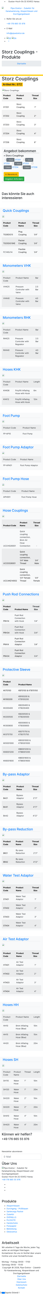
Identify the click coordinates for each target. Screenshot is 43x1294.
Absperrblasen (13, 1205)
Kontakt (21, 1288)
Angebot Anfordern (14, 179)
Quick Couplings (16, 211)
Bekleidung (11, 1229)
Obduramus (12, 1231)
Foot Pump (11, 416)
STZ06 (34, 167)
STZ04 (15, 167)
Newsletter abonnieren (12, 1151)
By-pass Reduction (18, 829)
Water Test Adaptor (18, 875)
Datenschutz (21, 1285)
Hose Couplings (15, 510)
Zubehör (10, 1214)
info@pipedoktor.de (15, 33)
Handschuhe (12, 1223)
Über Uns (21, 1279)
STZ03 (26, 163)
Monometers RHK (17, 317)
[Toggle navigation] (5, 47)
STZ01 (18, 159)
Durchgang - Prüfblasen (17, 1208)
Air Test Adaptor (16, 939)
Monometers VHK (17, 266)
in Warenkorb (11, 174)
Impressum (21, 1282)
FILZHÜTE (11, 1220)
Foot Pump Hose (16, 479)
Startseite (21, 63)
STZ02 (7, 163)
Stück (10, 160)
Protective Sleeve (16, 669)
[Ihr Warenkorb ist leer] (8, 41)
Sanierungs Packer (15, 1211)
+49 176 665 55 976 (16, 23)
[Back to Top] (3, 1293)
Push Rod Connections (21, 594)
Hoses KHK (12, 369)
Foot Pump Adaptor (18, 447)
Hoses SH (10, 1060)
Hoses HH (11, 1005)
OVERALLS (11, 1217)
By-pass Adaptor (16, 774)
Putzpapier (11, 1226)
